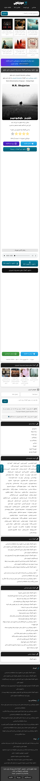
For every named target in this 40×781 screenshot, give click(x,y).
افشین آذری (25, 472)
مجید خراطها (16, 521)
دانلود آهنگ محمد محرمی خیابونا (27, 593)
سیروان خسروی (11, 486)
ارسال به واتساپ (9, 354)
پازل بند (21, 478)
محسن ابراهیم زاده (31, 509)
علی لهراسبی (14, 498)
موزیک (32, 359)
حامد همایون (24, 481)
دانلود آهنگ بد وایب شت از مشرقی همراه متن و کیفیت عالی (20, 547)
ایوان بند (27, 475)
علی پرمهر (10, 501)
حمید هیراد (16, 481)
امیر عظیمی (33, 472)
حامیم (10, 481)
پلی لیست (26, 7)
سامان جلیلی (6, 489)
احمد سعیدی (14, 469)
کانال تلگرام (27, 144)
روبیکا (19, 777)
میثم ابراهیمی (14, 515)
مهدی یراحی (25, 524)
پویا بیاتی (26, 478)
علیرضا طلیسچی (23, 495)
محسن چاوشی (33, 515)
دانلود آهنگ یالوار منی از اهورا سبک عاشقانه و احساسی (21, 544)
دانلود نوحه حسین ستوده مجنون (20, 756)
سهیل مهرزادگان (21, 486)
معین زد (15, 527)
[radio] (27, 134)
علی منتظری (6, 498)
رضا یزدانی (9, 483)
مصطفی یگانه (23, 518)
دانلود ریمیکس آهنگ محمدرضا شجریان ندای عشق (19, 70)
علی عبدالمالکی (14, 495)
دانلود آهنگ (33, 659)
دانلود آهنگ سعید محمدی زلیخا (28, 613)
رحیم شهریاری (33, 483)
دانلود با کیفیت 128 (9, 263)
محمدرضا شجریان (17, 78)
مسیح (9, 527)
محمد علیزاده (33, 521)
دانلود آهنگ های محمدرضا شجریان (20, 270)
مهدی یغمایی (14, 518)
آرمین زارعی (24, 463)
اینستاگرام (28, 777)
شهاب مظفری (9, 492)
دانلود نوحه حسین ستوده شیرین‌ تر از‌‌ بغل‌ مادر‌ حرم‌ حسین (20, 763)
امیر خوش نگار (32, 469)
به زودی (34, 429)
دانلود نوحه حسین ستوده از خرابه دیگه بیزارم (20, 760)
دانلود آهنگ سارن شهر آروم (29, 642)
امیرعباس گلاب (15, 466)
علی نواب (34, 504)
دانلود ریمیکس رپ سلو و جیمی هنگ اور (25, 633)
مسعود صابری (33, 518)
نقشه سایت (7, 7)
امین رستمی (6, 469)
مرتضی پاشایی (13, 512)
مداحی (34, 7)
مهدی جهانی (24, 521)
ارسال (5, 401)
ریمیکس (34, 437)
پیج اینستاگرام (10, 144)
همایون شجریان (12, 530)
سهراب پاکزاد (14, 489)
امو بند (22, 475)
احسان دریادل (23, 469)
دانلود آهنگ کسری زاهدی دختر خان (27, 639)
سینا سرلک (18, 492)
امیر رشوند (18, 472)
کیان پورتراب (7, 507)
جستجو (5, 14)
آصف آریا (9, 463)
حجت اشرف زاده (13, 478)
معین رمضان (8, 521)
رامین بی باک (23, 483)
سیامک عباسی (32, 489)
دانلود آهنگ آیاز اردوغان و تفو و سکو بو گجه (24, 636)
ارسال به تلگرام (28, 354)
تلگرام (11, 777)
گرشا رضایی (33, 507)
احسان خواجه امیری (25, 466)
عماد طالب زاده (32, 498)
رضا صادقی (16, 483)
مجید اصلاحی (5, 518)
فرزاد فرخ (10, 504)
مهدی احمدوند (23, 515)
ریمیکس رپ (33, 440)
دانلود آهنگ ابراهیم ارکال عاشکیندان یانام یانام (23, 616)
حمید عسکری (33, 481)
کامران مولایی (25, 507)
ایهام (17, 475)
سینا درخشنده (23, 489)
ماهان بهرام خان (9, 509)
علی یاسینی (25, 501)
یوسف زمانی (33, 533)
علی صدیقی (17, 501)
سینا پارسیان (33, 492)
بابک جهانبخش (10, 475)
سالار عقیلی (25, 492)
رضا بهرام (34, 486)
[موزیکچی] (20, 3)
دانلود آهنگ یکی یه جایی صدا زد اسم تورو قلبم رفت (22, 596)
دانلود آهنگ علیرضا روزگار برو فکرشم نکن (25, 602)
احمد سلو (34, 475)
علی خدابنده (33, 501)
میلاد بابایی (9, 524)
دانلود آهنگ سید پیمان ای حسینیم (27, 599)
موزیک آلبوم (33, 449)
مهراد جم (34, 527)
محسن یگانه (33, 524)
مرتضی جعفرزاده (32, 512)
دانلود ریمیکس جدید (31, 78)
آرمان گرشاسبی (32, 463)
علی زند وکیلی (23, 498)
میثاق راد (27, 527)
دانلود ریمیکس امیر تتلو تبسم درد (27, 610)
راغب (29, 486)
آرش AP (34, 466)
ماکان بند (21, 527)
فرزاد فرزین (17, 504)
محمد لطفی (17, 524)
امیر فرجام (10, 472)
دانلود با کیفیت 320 (29, 264)
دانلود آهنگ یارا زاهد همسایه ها (28, 619)
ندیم (19, 530)
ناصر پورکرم (33, 530)
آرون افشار (16, 463)
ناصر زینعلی (25, 530)
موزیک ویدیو (33, 452)
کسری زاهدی (16, 507)
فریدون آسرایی (26, 504)
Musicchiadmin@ (24, 64)
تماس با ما (17, 7)
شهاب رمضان (33, 495)
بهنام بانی (34, 478)
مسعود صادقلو (22, 512)
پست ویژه (34, 432)
